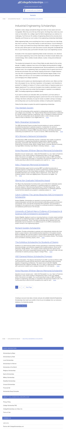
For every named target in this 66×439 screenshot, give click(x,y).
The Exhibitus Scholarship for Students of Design (36, 242)
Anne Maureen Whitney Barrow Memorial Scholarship (38, 150)
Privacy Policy (7, 402)
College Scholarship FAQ (10, 405)
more (47, 117)
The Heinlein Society (24, 108)
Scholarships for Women (9, 363)
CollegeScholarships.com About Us (12, 409)
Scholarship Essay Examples (11, 391)
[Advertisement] (7, 48)
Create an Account (21, 306)
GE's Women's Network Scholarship (31, 136)
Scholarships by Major (14, 18)
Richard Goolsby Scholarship (27, 228)
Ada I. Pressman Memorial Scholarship (32, 165)
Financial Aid (6, 388)
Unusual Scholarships (9, 384)
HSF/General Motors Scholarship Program (33, 256)
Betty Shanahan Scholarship (27, 122)
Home (4, 18)
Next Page (29, 287)
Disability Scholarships (9, 381)
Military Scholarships (8, 377)
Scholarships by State (9, 356)
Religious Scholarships (9, 370)
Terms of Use (6, 412)
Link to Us (6, 423)
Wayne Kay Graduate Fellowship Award (32, 180)
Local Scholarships (8, 360)
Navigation (33, 15)
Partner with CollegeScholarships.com (13, 426)
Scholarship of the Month (10, 367)
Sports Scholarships (8, 374)
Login (40, 6)
